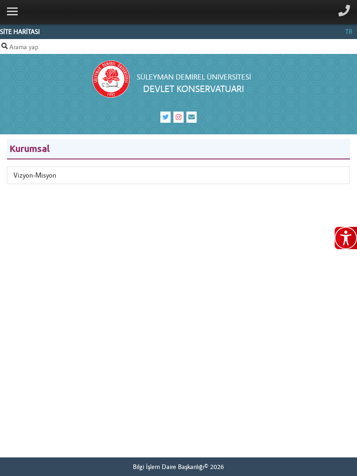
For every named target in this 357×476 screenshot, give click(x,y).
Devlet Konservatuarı (193, 88)
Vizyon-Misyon (34, 175)
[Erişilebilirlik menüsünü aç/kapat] (346, 238)
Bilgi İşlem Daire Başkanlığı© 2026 (178, 467)
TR (348, 31)
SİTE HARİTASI (20, 31)
